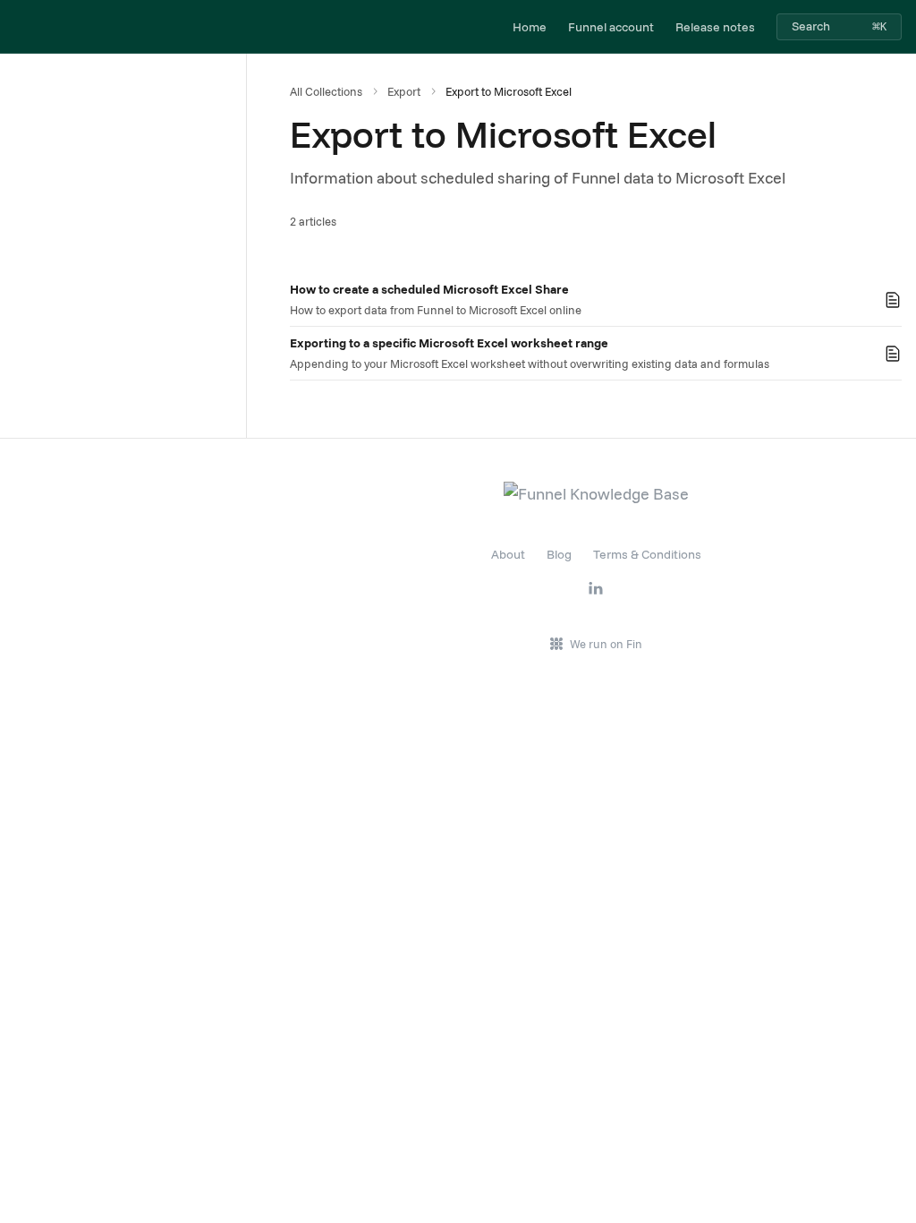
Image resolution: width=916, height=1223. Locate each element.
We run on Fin (606, 644)
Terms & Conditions (647, 554)
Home (530, 27)
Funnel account (611, 27)
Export (403, 91)
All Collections (326, 91)
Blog (559, 554)
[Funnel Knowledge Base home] (17, 27)
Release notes (715, 27)
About (508, 554)
